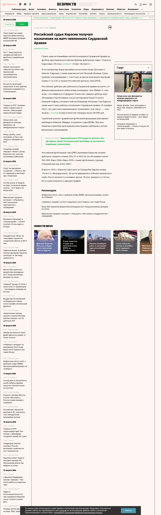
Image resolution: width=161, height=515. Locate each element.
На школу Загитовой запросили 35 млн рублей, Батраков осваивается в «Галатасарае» (15, 88)
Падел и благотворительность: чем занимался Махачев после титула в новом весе (14, 497)
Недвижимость (97, 9)
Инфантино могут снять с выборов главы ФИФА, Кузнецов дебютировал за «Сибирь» (15, 365)
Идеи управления (49, 14)
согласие (63, 510)
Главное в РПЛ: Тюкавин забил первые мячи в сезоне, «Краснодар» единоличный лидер (14, 109)
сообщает (66, 64)
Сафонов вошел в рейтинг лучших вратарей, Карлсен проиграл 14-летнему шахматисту (15, 254)
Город (61, 14)
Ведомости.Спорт (41, 48)
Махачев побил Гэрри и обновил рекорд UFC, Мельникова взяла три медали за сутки (13, 462)
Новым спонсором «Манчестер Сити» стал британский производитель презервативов (13, 72)
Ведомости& (71, 14)
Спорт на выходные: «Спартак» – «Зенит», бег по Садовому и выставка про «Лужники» (14, 172)
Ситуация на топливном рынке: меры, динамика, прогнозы (123, 18)
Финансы (52, 9)
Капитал (93, 14)
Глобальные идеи (19, 9)
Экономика (41, 9)
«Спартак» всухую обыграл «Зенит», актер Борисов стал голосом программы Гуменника (14, 153)
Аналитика (83, 14)
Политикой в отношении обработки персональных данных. (78, 513)
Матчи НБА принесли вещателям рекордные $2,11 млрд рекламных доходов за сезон (13, 273)
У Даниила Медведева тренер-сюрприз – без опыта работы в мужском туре (14, 481)
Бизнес (31, 9)
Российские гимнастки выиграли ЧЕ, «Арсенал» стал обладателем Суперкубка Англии (14, 413)
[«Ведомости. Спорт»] (67, 4)
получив (54, 113)
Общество (121, 9)
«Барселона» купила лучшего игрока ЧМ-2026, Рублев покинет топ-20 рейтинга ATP (14, 317)
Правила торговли (31, 14)
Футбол (53, 28)
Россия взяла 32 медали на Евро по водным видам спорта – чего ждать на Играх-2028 (14, 187)
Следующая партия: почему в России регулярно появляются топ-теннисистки (13, 447)
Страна (102, 14)
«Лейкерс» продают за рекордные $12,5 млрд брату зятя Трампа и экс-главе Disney (14, 348)
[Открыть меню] (150, 4)
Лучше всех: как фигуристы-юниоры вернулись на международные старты (13, 124)
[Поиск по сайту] (135, 4)
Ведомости (9, 14)
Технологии (76, 9)
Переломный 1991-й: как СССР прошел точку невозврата (73, 18)
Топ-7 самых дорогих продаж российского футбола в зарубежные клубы (13, 56)
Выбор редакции (41, 18)
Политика (110, 9)
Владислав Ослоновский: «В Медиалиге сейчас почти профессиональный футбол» (15, 302)
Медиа (86, 9)
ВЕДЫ (19, 14)
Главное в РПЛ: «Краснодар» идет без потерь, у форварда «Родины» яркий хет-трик (14, 433)
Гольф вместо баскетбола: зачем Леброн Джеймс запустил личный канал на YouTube (15, 384)
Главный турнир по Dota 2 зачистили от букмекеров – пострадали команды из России (14, 288)
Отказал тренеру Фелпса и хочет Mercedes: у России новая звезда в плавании (14, 399)
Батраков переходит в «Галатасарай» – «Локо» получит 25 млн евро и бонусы (14, 223)
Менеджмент (133, 9)
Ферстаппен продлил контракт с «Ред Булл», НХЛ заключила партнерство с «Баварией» (13, 202)
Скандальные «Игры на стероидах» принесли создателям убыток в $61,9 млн (15, 240)
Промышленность (114, 14)
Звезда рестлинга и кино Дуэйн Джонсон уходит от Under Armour (14, 335)
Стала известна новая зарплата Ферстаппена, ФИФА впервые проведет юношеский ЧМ (14, 37)
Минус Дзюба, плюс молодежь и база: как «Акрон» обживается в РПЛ (13, 138)
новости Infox (43, 226)
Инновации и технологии (134, 14)
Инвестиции (64, 9)
